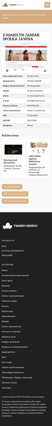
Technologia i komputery (13, 372)
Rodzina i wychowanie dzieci (15, 347)
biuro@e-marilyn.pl (36, 101)
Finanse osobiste (9, 291)
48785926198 (33, 106)
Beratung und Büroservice (10, 161)
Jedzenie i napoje (9, 301)
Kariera (5, 306)
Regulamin (7, 255)
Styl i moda (7, 362)
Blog (4, 246)
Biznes (30, 125)
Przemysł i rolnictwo (11, 332)
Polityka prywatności (13, 251)
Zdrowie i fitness (9, 383)
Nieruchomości (8, 316)
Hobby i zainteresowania (13, 296)
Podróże (5, 321)
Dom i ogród (7, 281)
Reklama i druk (8, 337)
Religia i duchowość (11, 342)
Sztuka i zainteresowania (13, 367)
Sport (4, 357)
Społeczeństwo (8, 352)
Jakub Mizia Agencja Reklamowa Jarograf (35, 160)
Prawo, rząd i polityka (11, 327)
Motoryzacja (7, 311)
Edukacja (6, 286)
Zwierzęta (6, 388)
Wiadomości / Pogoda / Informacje (17, 378)
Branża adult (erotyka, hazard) (15, 275)
